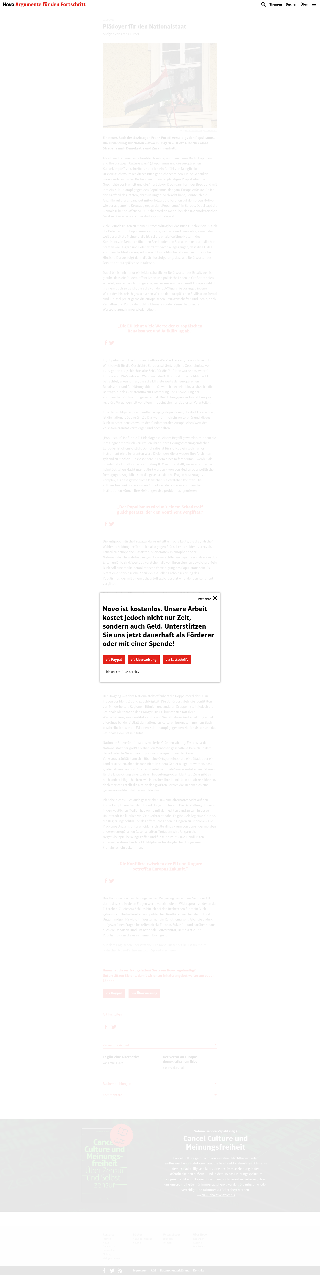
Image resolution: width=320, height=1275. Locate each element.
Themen (275, 4)
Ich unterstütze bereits (122, 672)
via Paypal (114, 660)
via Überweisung (144, 660)
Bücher (291, 4)
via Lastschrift (177, 660)
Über (304, 4)
